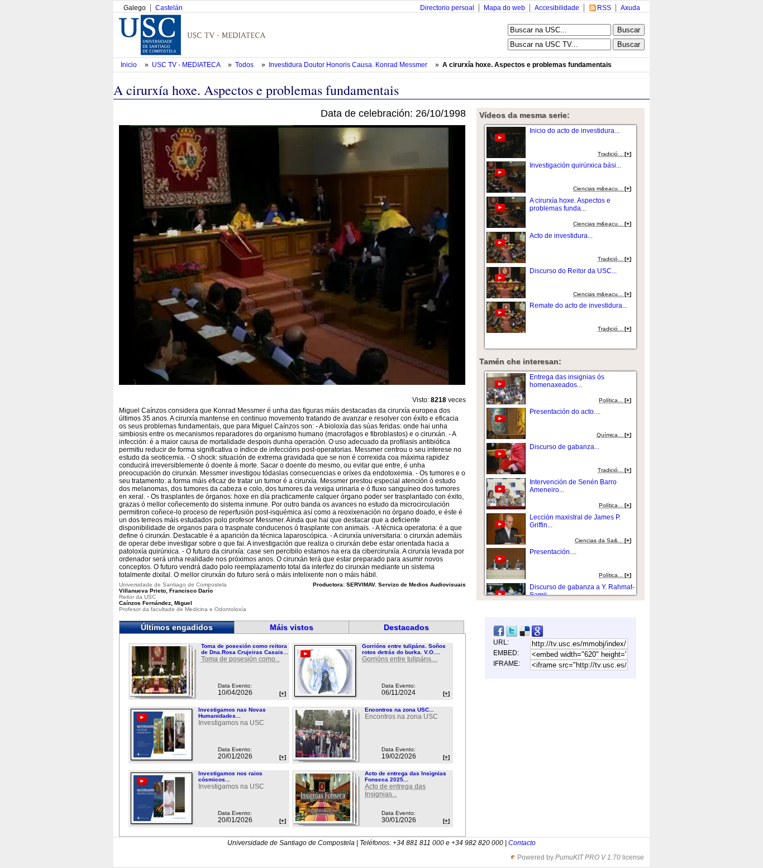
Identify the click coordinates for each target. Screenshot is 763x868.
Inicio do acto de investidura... (574, 131)
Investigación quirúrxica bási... (575, 165)
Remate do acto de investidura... (578, 305)
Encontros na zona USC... (399, 710)
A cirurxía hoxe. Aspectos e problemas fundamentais (527, 65)
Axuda (630, 8)
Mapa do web (504, 8)
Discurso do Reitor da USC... (573, 271)
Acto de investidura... (561, 236)
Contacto (522, 843)
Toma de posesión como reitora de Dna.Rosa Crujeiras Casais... (244, 649)
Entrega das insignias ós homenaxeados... (567, 381)
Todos (245, 65)
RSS (604, 8)
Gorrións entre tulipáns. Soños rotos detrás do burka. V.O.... (404, 649)
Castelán (169, 8)
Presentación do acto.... (565, 412)
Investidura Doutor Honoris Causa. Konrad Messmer (349, 65)
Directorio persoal (447, 8)
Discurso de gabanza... (564, 447)
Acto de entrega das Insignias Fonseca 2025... (405, 776)
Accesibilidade (557, 8)
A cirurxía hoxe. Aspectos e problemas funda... (570, 204)
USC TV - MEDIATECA (187, 65)
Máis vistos (291, 627)
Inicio (130, 65)
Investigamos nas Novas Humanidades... (232, 713)
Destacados (406, 627)
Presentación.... (553, 552)
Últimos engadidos (177, 627)
